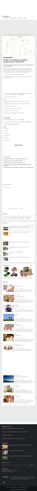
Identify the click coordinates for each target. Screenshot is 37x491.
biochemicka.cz (11, 470)
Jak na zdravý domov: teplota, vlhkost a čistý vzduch (16, 450)
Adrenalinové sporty (18, 375)
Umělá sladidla (17, 396)
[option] (10, 273)
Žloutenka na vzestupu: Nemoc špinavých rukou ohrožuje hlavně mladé (13, 428)
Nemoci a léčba (5, 217)
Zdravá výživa (17, 344)
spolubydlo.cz (15, 470)
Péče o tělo (17, 217)
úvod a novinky (6, 18)
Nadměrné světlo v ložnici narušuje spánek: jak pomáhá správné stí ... (19, 226)
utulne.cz (7, 470)
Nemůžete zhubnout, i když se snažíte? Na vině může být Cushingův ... (19, 257)
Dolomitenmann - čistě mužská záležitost (21, 376)
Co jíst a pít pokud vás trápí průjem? (7, 435)
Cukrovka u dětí (17, 306)
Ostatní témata (11, 217)
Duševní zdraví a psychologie (16, 216)
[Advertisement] (18, 26)
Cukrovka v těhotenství (18, 325)
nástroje (20, 18)
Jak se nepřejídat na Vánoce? (19, 296)
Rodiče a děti (22, 217)
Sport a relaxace (28, 217)
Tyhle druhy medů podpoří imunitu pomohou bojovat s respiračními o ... (19, 232)
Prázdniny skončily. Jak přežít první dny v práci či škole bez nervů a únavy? (13, 438)
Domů (3, 34)
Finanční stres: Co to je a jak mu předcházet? (15, 252)
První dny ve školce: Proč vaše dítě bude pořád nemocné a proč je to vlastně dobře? (15, 431)
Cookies (15, 487)
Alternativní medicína (6, 216)
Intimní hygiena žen (18, 335)
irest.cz (8, 471)
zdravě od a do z (13, 18)
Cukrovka (16, 385)
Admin (30, 487)
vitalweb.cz (3, 470)
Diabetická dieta (17, 386)
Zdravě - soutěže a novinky (8, 34)
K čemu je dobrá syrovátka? (19, 345)
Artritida (16, 315)
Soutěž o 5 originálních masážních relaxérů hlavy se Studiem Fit (22, 34)
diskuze (25, 18)
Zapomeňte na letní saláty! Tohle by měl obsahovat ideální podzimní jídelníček (20, 445)
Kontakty (11, 487)
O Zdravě (7, 487)
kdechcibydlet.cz (4, 471)
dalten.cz (11, 471)
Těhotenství (17, 324)
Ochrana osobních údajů (22, 487)
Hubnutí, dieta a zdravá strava (27, 216)
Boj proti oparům (17, 286)
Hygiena (16, 334)
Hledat (31, 465)
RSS (27, 487)
